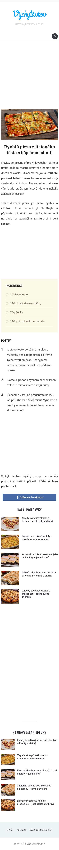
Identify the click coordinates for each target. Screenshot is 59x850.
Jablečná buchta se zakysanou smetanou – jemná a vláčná (39, 574)
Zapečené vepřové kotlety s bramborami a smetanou (37, 538)
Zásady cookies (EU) (41, 830)
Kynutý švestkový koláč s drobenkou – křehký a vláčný (37, 520)
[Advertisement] (29, 77)
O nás (10, 830)
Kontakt (21, 830)
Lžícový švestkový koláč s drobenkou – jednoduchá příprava (36, 593)
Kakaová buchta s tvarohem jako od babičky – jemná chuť (40, 556)
